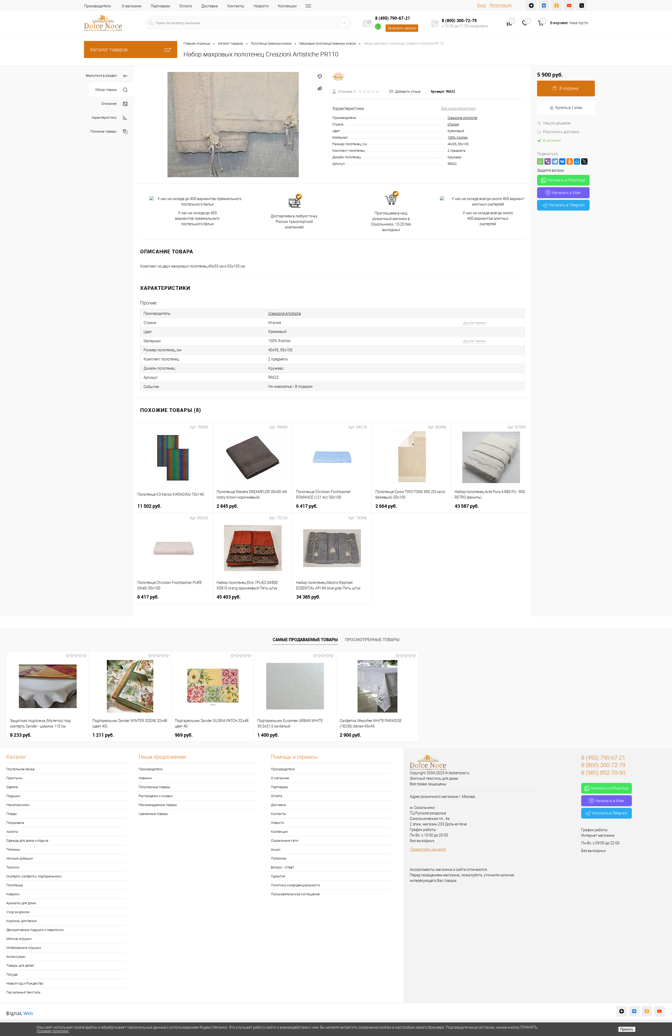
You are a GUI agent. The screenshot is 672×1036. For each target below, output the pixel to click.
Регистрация (501, 5)
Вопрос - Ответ (282, 867)
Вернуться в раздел (101, 75)
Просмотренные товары (372, 639)
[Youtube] (569, 5)
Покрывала (15, 823)
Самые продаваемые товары (305, 639)
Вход (481, 5)
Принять (626, 1029)
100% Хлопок (458, 137)
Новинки (145, 778)
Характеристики (104, 117)
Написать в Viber (566, 193)
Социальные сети (284, 841)
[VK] (544, 5)
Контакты (235, 6)
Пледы (11, 814)
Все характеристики (458, 108)
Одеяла (12, 787)
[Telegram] (555, 161)
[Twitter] (581, 5)
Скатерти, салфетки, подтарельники (33, 876)
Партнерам (160, 6)
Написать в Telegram (566, 205)
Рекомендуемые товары (158, 805)
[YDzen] (531, 5)
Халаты (12, 832)
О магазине (131, 6)
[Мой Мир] (577, 161)
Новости (261, 6)
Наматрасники (17, 805)
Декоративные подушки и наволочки (35, 930)
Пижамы (13, 849)
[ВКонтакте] (562, 161)
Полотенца (14, 885)
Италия (453, 124)
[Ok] (556, 5)
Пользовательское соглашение (295, 894)
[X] (584, 161)
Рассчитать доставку (561, 132)
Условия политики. (52, 1031)
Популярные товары (154, 787)
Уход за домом (18, 912)
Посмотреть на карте (428, 849)
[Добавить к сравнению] (319, 88)
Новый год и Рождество (24, 983)
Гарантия (278, 876)
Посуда (12, 974)
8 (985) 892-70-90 (603, 773)
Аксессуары (15, 957)
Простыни (14, 778)
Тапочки (12, 867)
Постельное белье (20, 769)
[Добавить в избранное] (319, 76)
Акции (275, 849)
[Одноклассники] (569, 161)
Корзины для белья (21, 921)
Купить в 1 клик (568, 108)
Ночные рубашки (19, 858)
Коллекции (287, 6)
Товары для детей (20, 965)
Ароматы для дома (21, 903)
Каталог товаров (109, 49)
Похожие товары (103, 131)
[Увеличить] (233, 124)
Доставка (209, 6)
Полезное (278, 858)
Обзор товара (106, 90)
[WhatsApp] (540, 161)
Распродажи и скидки (155, 796)
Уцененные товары (153, 814)
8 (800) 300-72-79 (459, 20)
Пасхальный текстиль (23, 992)
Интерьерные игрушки (23, 948)
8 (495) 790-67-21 (392, 18)
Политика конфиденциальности (295, 885)
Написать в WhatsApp (566, 180)
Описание (109, 104)
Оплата (185, 6)
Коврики (12, 894)
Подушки (13, 796)
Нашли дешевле (556, 123)
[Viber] (547, 161)
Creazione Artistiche (462, 118)
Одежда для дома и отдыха (27, 841)
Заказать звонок (401, 28)
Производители (97, 6)
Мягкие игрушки (19, 939)
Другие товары (474, 323)
